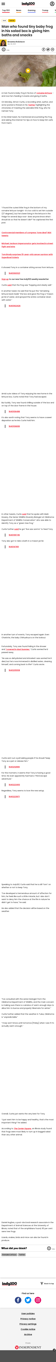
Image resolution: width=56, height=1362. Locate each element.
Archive (28, 1334)
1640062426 (14, 306)
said (9, 285)
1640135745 (14, 535)
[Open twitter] (28, 1300)
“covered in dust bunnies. (18, 649)
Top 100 (6, 10)
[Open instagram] (38, 1300)
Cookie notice (28, 1329)
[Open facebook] (18, 1300)
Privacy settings (28, 1324)
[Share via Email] (52, 49)
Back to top (49, 1283)
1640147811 (14, 546)
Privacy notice (28, 1318)
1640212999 (14, 767)
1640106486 (14, 411)
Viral (4, 21)
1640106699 (14, 426)
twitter (11, 21)
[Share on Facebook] (43, 49)
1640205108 (14, 670)
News (18, 10)
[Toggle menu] (4, 4)
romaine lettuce (44, 93)
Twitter (31, 105)
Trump (45, 10)
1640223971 (14, 796)
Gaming (32, 10)
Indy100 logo (28, 4)
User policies (28, 1313)
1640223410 (14, 784)
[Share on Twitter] (48, 49)
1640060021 (14, 273)
